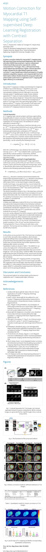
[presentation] (6, 127)
